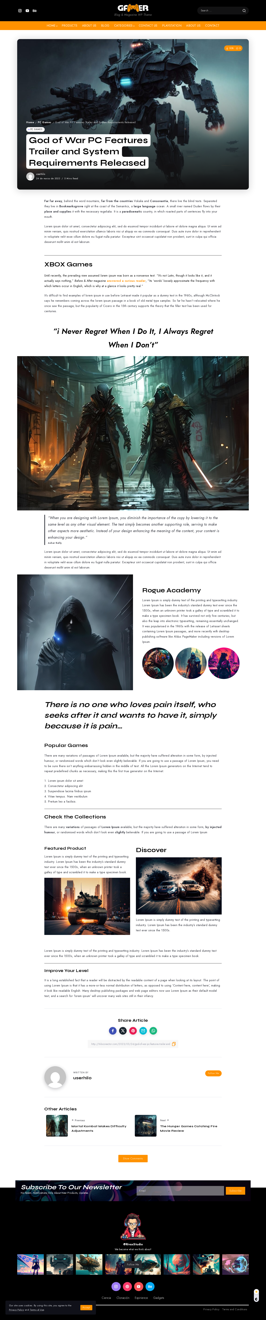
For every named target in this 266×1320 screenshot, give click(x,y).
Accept (86, 1307)
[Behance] (34, 10)
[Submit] (244, 10)
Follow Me (213, 1073)
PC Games (44, 122)
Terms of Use (37, 1309)
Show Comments (133, 1158)
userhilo (40, 174)
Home (30, 122)
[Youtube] (27, 10)
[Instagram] (20, 10)
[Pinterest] (127, 1286)
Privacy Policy (16, 1309)
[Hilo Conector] (133, 8)
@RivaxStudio (133, 1244)
